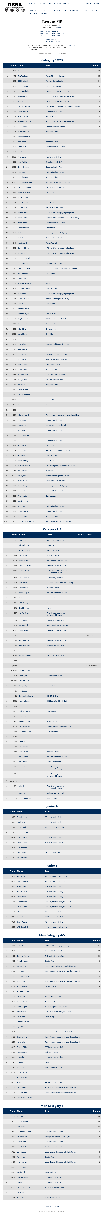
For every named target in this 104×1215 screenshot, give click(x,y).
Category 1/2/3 (44, 31)
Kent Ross (21, 172)
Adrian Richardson (25, 182)
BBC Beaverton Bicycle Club (56, 319)
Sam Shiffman (24, 640)
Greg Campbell (22, 881)
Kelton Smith (22, 837)
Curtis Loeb (23, 598)
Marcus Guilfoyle (23, 976)
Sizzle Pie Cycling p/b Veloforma (58, 182)
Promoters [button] (60, 10)
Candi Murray (70, 45)
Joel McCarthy (24, 625)
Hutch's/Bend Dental (54, 676)
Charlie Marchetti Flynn (25, 1097)
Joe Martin (22, 384)
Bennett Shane (23, 228)
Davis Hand (22, 303)
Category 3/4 (43, 33)
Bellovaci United (53, 587)
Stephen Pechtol (23, 956)
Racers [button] (34, 10)
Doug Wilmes (23, 263)
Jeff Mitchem (22, 470)
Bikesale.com (51, 116)
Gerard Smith (22, 966)
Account (48, 1207)
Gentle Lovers (51, 71)
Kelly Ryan (22, 238)
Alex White (21, 876)
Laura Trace (21, 1032)
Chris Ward (22, 147)
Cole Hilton (22, 344)
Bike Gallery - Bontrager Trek (56, 354)
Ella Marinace (22, 912)
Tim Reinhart (23, 76)
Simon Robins (24, 577)
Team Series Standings (52, 41)
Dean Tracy (22, 278)
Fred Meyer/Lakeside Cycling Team (59, 187)
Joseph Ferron (23, 506)
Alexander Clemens (25, 268)
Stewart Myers (23, 298)
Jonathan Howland (24, 1131)
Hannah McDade (25, 726)
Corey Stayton (23, 435)
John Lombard (23, 415)
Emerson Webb (23, 425)
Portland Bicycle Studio (54, 81)
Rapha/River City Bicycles (55, 76)
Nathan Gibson (23, 491)
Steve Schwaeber (24, 192)
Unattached (50, 228)
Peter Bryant (22, 1167)
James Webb (23, 757)
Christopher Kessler (26, 696)
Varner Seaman (24, 721)
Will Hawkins (23, 762)
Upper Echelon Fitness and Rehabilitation (61, 268)
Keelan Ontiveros (23, 827)
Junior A (42, 35)
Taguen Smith (22, 891)
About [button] (34, 14)
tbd (47, 309)
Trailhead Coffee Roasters (55, 147)
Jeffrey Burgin (22, 857)
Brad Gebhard (23, 126)
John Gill (22, 786)
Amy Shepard (23, 354)
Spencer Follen (24, 645)
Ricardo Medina (25, 655)
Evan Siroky (22, 420)
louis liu (20, 1116)
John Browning (23, 349)
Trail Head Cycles (51, 1052)
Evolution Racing (52, 329)
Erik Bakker (22, 400)
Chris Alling (22, 450)
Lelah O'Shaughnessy (26, 521)
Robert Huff (22, 217)
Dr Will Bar (50, 334)
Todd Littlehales (24, 136)
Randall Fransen (23, 1022)
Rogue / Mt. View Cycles (55, 540)
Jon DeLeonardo (23, 1001)
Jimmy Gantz (23, 767)
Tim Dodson (23, 691)
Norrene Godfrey (24, 283)
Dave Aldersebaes (25, 798)
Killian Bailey (23, 560)
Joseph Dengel (23, 314)
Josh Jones (21, 1126)
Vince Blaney (22, 334)
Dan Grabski (21, 1152)
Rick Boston (23, 587)
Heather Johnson (25, 701)
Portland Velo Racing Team (57, 565)
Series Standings (52, 39)
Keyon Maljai (22, 1137)
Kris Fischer (22, 157)
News (44, 14)
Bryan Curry (22, 486)
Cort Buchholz (23, 248)
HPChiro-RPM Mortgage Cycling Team (60, 96)
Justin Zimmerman (26, 774)
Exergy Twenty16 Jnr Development (60, 726)
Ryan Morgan (22, 1052)
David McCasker (25, 565)
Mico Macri (22, 430)
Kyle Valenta (22, 481)
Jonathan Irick (23, 243)
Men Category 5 (58, 35)
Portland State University (54, 1187)
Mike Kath (21, 101)
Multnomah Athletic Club (55, 126)
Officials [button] (75, 10)
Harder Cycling (50, 986)
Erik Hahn (20, 1057)
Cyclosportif (50, 273)
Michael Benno (23, 445)
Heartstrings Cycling (53, 157)
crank (49, 608)
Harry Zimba (21, 1082)
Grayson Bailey (22, 1177)
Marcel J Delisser (24, 465)
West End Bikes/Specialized (55, 827)
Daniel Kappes (24, 570)
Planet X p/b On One (53, 86)
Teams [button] (45, 10)
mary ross (22, 793)
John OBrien (22, 329)
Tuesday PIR (52, 21)
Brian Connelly (22, 847)
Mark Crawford (23, 131)
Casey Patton (23, 390)
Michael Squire (24, 545)
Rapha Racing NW (52, 243)
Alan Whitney (24, 613)
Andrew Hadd (22, 1077)
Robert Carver (23, 516)
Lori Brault (23, 741)
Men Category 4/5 (58, 33)
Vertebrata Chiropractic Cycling (57, 298)
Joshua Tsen (21, 1142)
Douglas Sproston (25, 686)
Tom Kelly (20, 1197)
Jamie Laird (21, 1042)
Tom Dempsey (22, 986)
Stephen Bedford (24, 121)
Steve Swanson (24, 670)
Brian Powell (21, 971)
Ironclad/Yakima (52, 131)
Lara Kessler (23, 751)
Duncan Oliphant (24, 91)
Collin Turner (22, 907)
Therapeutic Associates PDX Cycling (59, 91)
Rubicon (49, 283)
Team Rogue (51, 711)
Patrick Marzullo (24, 395)
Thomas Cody (23, 460)
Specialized (51, 603)
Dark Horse (50, 192)
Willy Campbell (22, 927)
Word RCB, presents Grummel (56, 876)
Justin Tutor (22, 223)
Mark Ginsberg (23, 96)
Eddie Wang (23, 603)
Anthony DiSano (23, 991)
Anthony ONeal (24, 258)
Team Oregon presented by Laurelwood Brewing (64, 106)
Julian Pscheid (22, 1162)
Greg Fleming (22, 1037)
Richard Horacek (23, 946)
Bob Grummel (23, 197)
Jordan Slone (22, 1067)
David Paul (21, 1192)
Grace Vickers (22, 922)
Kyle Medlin (22, 162)
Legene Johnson (23, 842)
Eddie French (23, 111)
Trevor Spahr (23, 253)
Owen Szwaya (22, 852)
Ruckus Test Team (52, 324)
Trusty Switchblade (53, 364)
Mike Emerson (22, 961)
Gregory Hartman (25, 731)
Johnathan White (25, 630)
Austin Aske (22, 207)
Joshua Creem (23, 273)
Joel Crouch (23, 555)
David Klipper (23, 511)
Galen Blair (21, 1016)
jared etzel (21, 996)
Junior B (55, 31)
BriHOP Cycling (52, 696)
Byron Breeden (23, 167)
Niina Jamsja (21, 1011)
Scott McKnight (23, 1062)
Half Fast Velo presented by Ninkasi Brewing (62, 217)
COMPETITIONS (62, 3)
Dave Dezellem (23, 369)
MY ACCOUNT (93, 3)
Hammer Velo (52, 598)
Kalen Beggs (21, 886)
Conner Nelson (22, 832)
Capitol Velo (49, 961)
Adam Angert (24, 593)
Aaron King (21, 1157)
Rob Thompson (24, 177)
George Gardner (24, 106)
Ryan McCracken (24, 212)
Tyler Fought (22, 364)
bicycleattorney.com (53, 288)
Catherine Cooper (23, 1187)
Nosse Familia (52, 721)
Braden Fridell (22, 1047)
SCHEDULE (46, 3)
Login (56, 1207)
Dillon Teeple (22, 1006)
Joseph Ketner (22, 981)
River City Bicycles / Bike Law (56, 359)
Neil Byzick (22, 476)
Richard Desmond (24, 187)
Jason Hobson (22, 1087)
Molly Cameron (23, 379)
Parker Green (22, 917)
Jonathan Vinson (24, 152)
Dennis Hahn (23, 86)
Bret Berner (22, 359)
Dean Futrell (21, 1147)
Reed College (50, 1016)
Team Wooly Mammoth (56, 577)
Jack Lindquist (23, 501)
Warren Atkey (23, 116)
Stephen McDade (24, 319)
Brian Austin (22, 455)
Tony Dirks (23, 540)
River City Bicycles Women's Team (58, 521)
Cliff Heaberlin (23, 81)
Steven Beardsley (24, 71)
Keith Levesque (24, 550)
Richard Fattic (23, 324)
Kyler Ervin (21, 1182)
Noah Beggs (23, 620)
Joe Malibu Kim (22, 1121)
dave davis (22, 142)
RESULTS (33, 3)
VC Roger (49, 470)
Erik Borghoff (24, 681)
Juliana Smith (22, 901)
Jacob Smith (21, 896)
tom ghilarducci (24, 288)
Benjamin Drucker (23, 951)
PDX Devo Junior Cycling (56, 620)
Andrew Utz (22, 496)
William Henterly (24, 233)
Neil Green (23, 582)
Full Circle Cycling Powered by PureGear (60, 465)
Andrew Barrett (23, 309)
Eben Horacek (22, 817)
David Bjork (23, 676)
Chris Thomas (23, 202)
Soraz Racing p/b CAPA (54, 162)
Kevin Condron (23, 405)
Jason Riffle (22, 293)
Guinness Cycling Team (54, 111)
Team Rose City (52, 731)
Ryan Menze (21, 1027)
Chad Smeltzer (24, 608)
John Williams (22, 1092)
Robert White (22, 1072)
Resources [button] (91, 10)
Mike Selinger (23, 374)
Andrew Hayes (24, 711)
